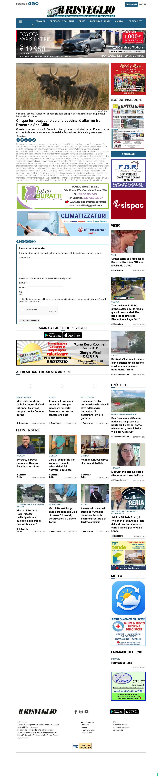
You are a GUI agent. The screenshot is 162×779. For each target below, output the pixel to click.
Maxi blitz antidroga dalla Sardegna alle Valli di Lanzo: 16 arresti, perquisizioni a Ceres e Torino (31, 408)
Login (142, 4)
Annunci (119, 21)
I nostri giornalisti (88, 730)
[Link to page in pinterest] (30, 140)
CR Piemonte (135, 21)
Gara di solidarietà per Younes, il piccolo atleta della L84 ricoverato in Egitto (62, 464)
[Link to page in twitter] (22, 140)
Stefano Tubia (21, 476)
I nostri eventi (86, 733)
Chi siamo (85, 725)
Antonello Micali (22, 530)
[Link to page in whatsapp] (34, 140)
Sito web (21, 293)
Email (22, 287)
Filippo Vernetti (120, 480)
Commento (25, 257)
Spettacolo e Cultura (62, 21)
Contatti (84, 727)
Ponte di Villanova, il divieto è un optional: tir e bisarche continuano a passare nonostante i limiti (127, 364)
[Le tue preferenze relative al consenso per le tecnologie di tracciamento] (157, 774)
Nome (23, 283)
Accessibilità (118, 730)
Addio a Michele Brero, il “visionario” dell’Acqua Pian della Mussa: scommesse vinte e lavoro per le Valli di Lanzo (127, 524)
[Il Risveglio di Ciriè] (81, 10)
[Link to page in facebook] (29, 3)
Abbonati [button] (128, 154)
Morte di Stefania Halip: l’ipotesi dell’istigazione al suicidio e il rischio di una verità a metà (29, 517)
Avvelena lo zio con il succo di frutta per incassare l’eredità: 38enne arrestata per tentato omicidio (61, 408)
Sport (82, 21)
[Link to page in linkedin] (26, 140)
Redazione (21, 136)
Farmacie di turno (121, 662)
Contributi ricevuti (120, 725)
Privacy (116, 722)
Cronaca (40, 21)
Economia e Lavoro (100, 21)
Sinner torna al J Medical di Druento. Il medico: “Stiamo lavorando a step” (127, 262)
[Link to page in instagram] (33, 3)
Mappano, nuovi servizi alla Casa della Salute (94, 461)
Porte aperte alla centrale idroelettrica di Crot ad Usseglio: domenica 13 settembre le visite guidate (95, 410)
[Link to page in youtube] (36, 3)
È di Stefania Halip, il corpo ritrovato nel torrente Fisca (127, 473)
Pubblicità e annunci (121, 727)
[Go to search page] (32, 25)
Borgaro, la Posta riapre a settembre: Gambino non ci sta (28, 463)
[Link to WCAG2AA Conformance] (81, 746)
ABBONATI (131, 4)
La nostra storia (87, 722)
